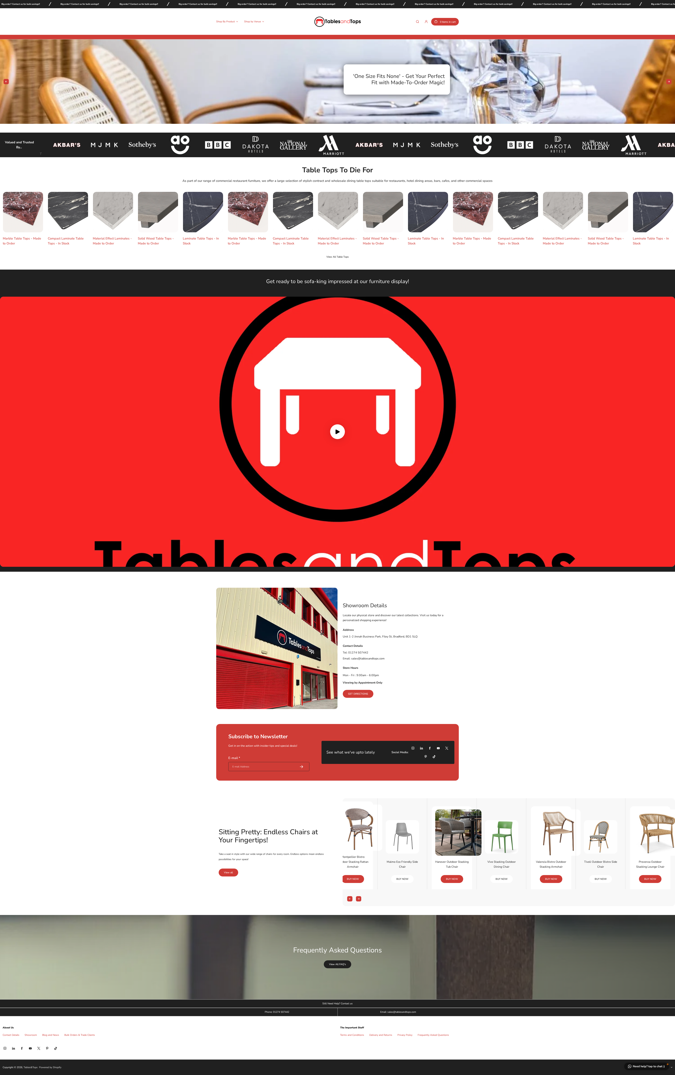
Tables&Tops (31, 1067)
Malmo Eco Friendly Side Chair (402, 864)
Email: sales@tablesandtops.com (398, 1012)
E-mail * (234, 758)
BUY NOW (353, 879)
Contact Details (11, 1035)
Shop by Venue (252, 21)
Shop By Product (225, 21)
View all (228, 872)
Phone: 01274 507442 (277, 1012)
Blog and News (50, 1035)
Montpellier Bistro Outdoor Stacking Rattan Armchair (352, 862)
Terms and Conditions (352, 1035)
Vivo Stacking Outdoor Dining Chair (501, 864)
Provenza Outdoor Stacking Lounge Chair (650, 864)
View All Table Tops (337, 257)
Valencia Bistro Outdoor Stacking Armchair (551, 864)
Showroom (31, 1035)
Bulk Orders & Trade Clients (79, 1035)
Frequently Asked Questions (433, 1035)
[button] (646, 1066)
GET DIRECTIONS (358, 694)
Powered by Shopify (50, 1067)
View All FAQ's (337, 964)
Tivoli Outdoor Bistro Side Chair (600, 864)
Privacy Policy (404, 1035)
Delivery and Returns (380, 1035)
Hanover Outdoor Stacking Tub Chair (452, 864)
